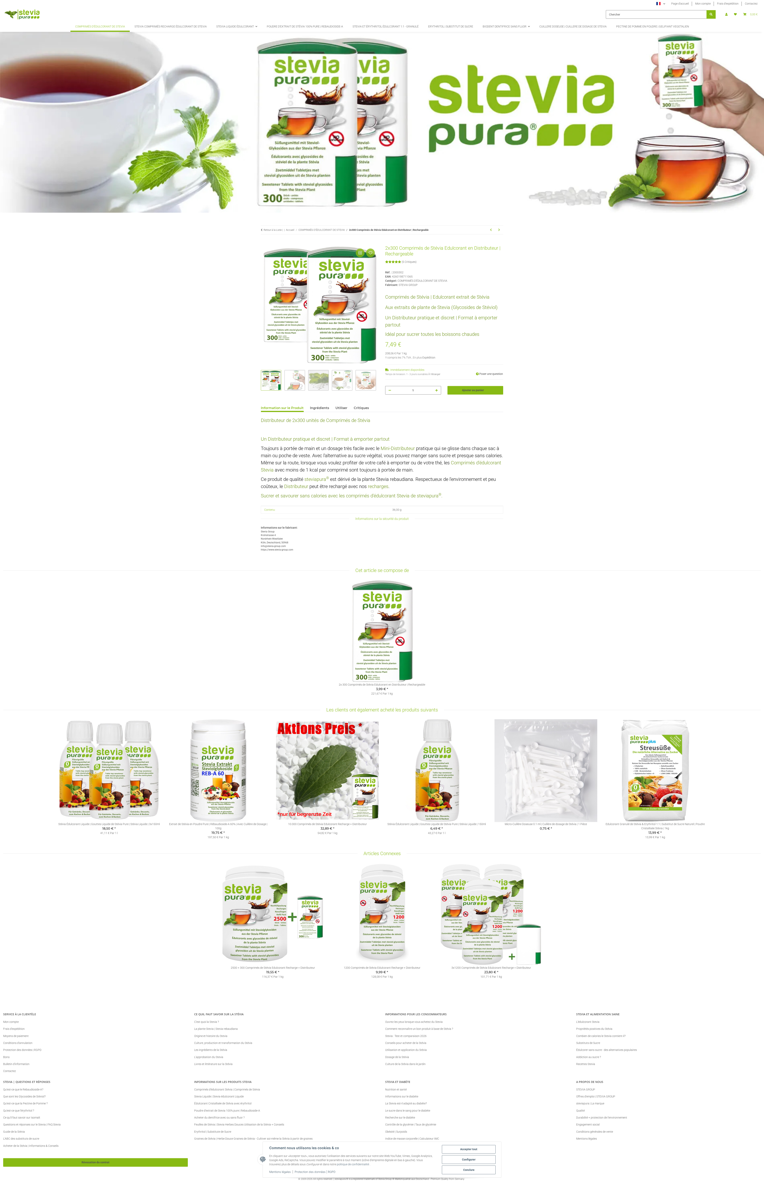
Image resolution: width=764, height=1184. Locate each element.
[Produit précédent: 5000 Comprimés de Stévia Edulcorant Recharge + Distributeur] (491, 230)
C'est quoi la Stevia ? (206, 1021)
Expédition (428, 357)
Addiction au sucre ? (588, 1057)
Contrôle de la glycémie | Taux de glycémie (410, 1124)
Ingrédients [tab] (319, 408)
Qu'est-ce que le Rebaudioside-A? (23, 1089)
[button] (726, 14)
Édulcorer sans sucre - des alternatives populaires (606, 1049)
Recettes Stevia (585, 1064)
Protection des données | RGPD (315, 1171)
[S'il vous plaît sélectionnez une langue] (660, 4)
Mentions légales (280, 1171)
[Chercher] (711, 14)
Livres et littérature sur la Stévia (213, 1064)
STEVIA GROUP (585, 1089)
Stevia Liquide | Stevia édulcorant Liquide (219, 1096)
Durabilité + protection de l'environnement (601, 1117)
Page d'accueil (680, 3)
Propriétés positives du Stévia (594, 1028)
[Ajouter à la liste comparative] (360, 252)
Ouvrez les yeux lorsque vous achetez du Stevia (414, 1021)
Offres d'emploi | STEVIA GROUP (595, 1096)
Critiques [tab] (361, 408)
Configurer (469, 1159)
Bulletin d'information (16, 1064)
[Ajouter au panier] (264, 243)
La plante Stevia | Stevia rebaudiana (216, 1028)
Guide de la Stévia (14, 1131)
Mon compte (703, 3)
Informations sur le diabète (401, 1096)
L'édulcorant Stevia (587, 1021)
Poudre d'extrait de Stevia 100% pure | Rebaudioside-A (227, 1110)
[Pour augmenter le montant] (436, 390)
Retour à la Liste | (273, 229)
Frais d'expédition (728, 3)
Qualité (580, 1110)
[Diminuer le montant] (389, 390)
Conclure (469, 1169)
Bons (6, 1057)
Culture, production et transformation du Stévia (223, 1043)
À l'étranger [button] (434, 374)
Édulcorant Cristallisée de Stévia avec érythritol (222, 1103)
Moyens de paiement (16, 1036)
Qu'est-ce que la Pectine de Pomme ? (25, 1103)
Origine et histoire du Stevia (210, 1036)
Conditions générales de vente (594, 1131)
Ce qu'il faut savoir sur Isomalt (21, 1117)
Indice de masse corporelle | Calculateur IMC (412, 1138)
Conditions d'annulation (17, 1043)
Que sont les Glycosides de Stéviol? (24, 1096)
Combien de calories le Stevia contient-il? (601, 1036)
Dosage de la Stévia (397, 1057)
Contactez (751, 3)
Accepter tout (468, 1149)
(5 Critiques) (409, 261)
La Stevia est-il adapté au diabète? (406, 1103)
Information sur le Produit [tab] (282, 408)
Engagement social (588, 1124)
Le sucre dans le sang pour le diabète (407, 1110)
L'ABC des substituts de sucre (21, 1138)
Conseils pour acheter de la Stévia (405, 1043)
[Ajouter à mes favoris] (370, 252)
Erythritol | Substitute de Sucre (212, 1131)
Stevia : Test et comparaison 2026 (406, 1036)
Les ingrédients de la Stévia (210, 1049)
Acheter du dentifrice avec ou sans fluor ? (219, 1117)
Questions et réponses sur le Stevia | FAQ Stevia (32, 1124)
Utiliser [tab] (341, 408)
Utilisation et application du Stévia (406, 1049)
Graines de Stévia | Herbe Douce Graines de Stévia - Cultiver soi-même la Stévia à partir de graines (253, 1138)
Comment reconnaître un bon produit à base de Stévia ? (419, 1028)
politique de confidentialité (353, 1164)
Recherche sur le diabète (400, 1117)
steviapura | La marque (590, 1103)
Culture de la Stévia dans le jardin (405, 1064)
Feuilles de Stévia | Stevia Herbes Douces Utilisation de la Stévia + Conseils (239, 1124)
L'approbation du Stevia (208, 1057)
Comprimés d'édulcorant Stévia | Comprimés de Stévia (227, 1089)
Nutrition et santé (396, 1089)
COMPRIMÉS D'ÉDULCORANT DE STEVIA (422, 280)
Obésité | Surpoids (396, 1131)
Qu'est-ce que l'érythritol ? (18, 1110)
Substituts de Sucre (588, 1043)
